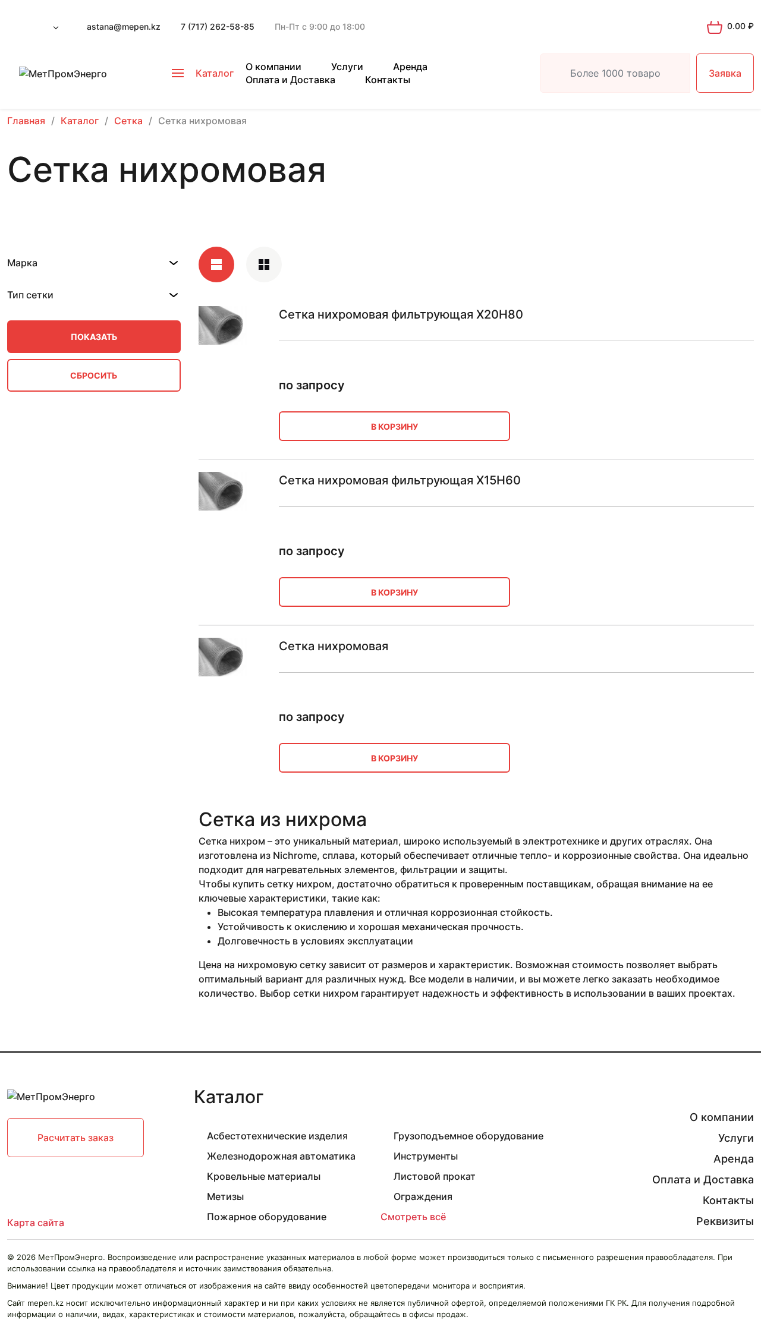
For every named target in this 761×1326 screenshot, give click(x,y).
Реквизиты (725, 1221)
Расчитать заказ (75, 1138)
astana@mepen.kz (124, 26)
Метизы (225, 1196)
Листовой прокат (435, 1176)
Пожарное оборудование (266, 1217)
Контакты (387, 80)
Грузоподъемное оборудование (468, 1136)
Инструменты (426, 1156)
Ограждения (423, 1196)
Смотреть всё (413, 1217)
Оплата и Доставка (290, 80)
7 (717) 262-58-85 (217, 26)
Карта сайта (35, 1223)
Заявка (725, 73)
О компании (273, 67)
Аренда (410, 67)
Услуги (347, 67)
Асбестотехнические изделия (277, 1136)
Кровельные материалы (263, 1176)
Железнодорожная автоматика (281, 1156)
